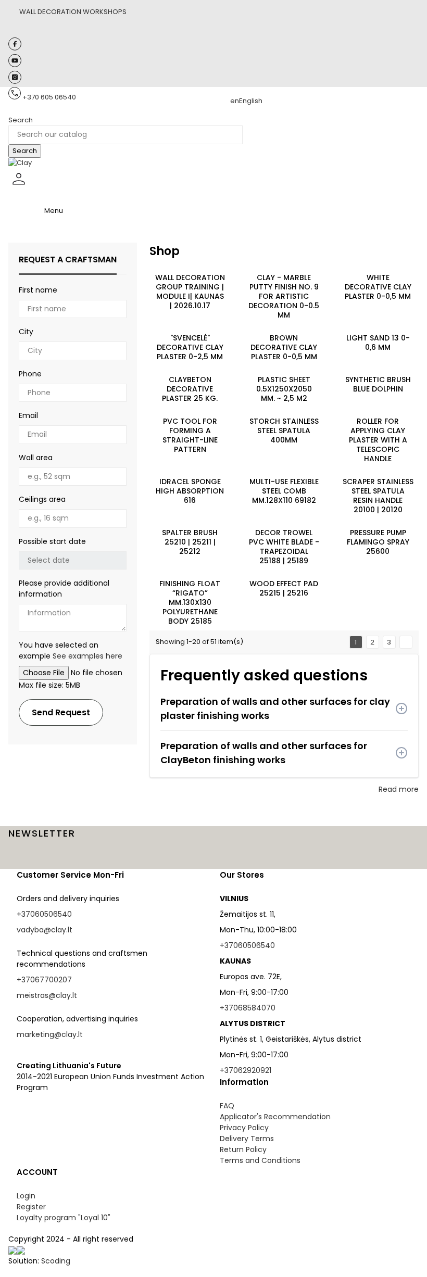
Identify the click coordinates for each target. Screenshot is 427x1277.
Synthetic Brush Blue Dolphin (378, 384)
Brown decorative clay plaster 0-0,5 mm (283, 347)
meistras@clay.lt (47, 995)
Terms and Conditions (260, 1160)
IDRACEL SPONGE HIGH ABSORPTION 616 (190, 490)
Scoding (55, 1261)
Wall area (36, 457)
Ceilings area (42, 499)
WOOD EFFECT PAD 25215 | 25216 (283, 588)
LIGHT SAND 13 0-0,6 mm (378, 342)
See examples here (87, 656)
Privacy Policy (244, 1127)
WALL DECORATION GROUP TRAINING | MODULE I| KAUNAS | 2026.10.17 (190, 291)
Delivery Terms (247, 1138)
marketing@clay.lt (50, 1034)
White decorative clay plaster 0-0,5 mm (378, 286)
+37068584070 (247, 1008)
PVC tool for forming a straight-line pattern (190, 435)
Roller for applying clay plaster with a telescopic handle (378, 440)
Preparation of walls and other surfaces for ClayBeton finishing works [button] (263, 752)
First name (38, 290)
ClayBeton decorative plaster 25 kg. (190, 388)
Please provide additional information (64, 588)
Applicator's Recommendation (275, 1116)
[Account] (18, 187)
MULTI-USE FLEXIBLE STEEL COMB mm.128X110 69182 (284, 490)
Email (28, 415)
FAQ (227, 1106)
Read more (399, 789)
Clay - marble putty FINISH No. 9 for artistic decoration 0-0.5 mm (283, 296)
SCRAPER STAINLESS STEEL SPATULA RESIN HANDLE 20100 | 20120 (378, 495)
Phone (30, 374)
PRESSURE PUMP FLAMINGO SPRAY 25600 (378, 542)
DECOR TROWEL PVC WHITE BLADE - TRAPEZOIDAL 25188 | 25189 (284, 546)
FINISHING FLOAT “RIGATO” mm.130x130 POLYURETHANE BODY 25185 (189, 602)
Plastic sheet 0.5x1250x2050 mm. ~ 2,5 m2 (284, 388)
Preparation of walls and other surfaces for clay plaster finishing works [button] (275, 708)
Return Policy (243, 1149)
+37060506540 (44, 914)
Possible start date (52, 541)
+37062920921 (245, 1070)
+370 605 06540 (49, 97)
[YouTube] (14, 65)
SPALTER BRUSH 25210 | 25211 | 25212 (190, 542)
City (26, 331)
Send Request (61, 712)
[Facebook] (14, 48)
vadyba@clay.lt (44, 930)
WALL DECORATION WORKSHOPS (73, 12)
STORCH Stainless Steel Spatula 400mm (284, 430)
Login (26, 1196)
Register (31, 1207)
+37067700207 (44, 980)
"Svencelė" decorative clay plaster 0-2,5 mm (190, 347)
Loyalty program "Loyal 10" (63, 1217)
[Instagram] (14, 81)
